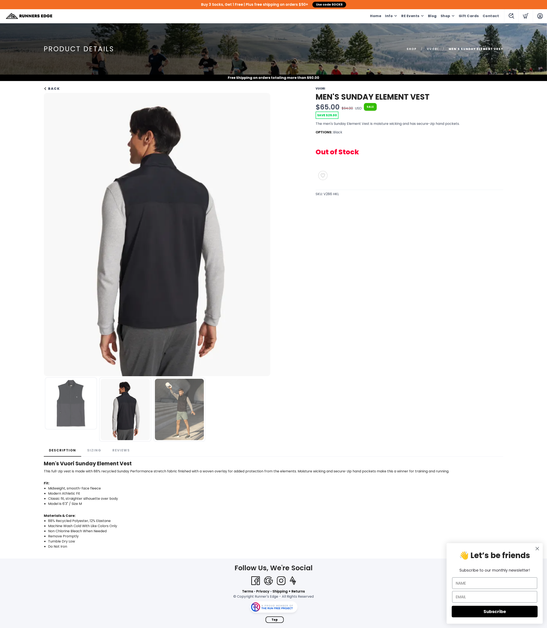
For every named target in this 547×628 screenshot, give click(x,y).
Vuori (432, 49)
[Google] (268, 580)
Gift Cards (469, 15)
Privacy (262, 591)
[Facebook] (255, 580)
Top (275, 620)
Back (53, 88)
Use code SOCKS (329, 4)
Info (389, 15)
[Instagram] (281, 580)
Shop (445, 15)
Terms (247, 591)
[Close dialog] (537, 548)
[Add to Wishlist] (323, 175)
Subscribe (495, 612)
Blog (432, 15)
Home (375, 15)
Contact (491, 15)
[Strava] (293, 580)
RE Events (410, 15)
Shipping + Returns (288, 591)
